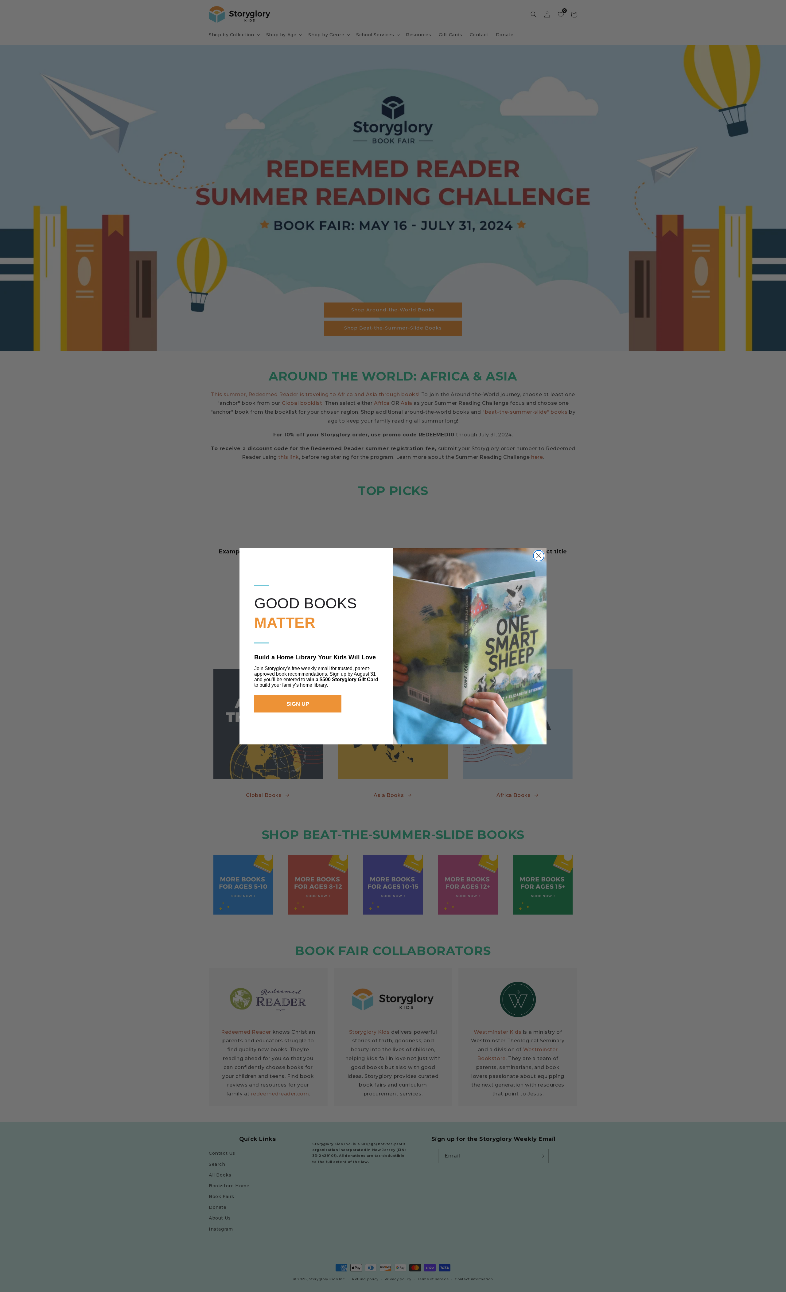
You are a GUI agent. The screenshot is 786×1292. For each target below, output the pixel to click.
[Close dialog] (538, 555)
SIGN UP (297, 704)
